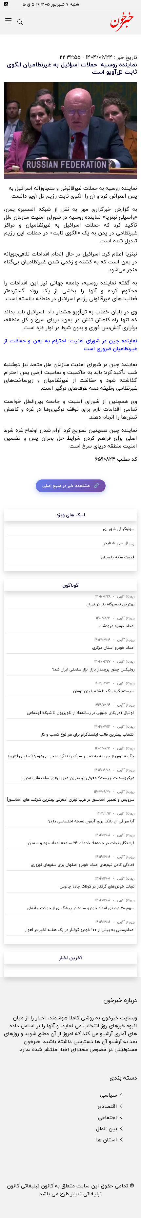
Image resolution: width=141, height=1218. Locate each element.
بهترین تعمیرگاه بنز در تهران (110, 604)
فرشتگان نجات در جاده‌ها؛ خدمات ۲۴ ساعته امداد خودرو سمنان (81, 843)
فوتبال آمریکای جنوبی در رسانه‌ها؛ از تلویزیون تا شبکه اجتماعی (80, 712)
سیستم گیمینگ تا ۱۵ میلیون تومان (103, 691)
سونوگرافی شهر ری (118, 528)
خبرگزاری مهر (97, 209)
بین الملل (107, 1128)
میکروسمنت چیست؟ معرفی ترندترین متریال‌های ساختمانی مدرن (78, 777)
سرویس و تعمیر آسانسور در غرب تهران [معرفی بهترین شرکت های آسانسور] (70, 799)
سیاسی (109, 1095)
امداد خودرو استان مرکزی (113, 647)
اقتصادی (108, 1106)
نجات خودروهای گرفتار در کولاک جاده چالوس (97, 886)
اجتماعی (108, 1117)
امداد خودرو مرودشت (116, 625)
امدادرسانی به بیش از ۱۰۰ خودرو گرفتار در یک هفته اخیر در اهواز (79, 929)
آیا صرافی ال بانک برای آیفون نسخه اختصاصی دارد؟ (91, 821)
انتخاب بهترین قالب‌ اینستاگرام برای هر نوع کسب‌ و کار (87, 734)
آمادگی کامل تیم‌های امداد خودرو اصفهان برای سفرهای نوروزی (82, 864)
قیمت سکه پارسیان (117, 557)
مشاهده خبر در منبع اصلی (66, 485)
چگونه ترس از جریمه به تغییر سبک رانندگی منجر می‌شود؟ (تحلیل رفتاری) (71, 756)
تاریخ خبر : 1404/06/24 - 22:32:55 (98, 57)
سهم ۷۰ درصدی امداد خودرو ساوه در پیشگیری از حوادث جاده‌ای (80, 908)
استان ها (107, 1139)
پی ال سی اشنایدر (119, 543)
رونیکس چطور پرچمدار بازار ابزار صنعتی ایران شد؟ (93, 669)
